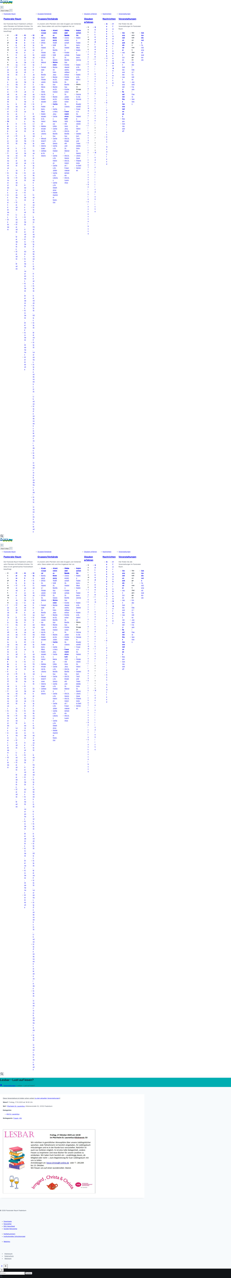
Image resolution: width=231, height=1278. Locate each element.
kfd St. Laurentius (67, 180)
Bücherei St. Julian (55, 99)
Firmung (88, 133)
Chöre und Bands (67, 32)
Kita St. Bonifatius (34, 114)
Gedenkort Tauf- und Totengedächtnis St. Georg (78, 143)
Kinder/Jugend (43, 32)
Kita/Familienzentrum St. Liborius (34, 384)
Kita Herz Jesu (33, 69)
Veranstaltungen (127, 19)
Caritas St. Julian (55, 168)
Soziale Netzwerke (10, 1229)
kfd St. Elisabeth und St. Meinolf (67, 146)
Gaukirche (25, 69)
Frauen (15, 1118)
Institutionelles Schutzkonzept (14, 1236)
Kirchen (25, 40)
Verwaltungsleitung (8, 96)
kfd (20, 1118)
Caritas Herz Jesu (55, 111)
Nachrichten (109, 19)
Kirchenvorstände (8, 182)
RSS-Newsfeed (9, 1226)
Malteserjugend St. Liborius (43, 131)
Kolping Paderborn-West (78, 42)
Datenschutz (9, 1256)
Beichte (88, 191)
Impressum (8, 1254)
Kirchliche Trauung (88, 162)
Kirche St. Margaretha (25, 295)
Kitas (33, 37)
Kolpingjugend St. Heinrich (43, 119)
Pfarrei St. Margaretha (17, 236)
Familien (133, 77)
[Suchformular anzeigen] (2, 536)
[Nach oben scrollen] (2, 1266)
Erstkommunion (88, 108)
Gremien (8, 126)
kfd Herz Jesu (66, 126)
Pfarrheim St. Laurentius (16, 1106)
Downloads (8, 1221)
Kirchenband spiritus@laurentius (67, 69)
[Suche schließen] (2, 1270)
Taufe (88, 56)
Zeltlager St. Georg (43, 153)
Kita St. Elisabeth (33, 150)
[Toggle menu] (2, 7)
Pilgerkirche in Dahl (78, 163)
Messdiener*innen (43, 141)
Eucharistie (88, 76)
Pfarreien (16, 40)
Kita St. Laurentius (34, 352)
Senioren (133, 101)
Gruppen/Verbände (48, 19)
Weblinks (7, 1241)
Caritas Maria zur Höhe (55, 121)
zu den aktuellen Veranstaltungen (47, 1098)
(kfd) (67, 116)
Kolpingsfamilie (78, 32)
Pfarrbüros (8, 114)
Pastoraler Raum (12, 19)
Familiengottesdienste (142, 52)
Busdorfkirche (25, 55)
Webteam (8, 224)
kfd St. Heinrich (67, 163)
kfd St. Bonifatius (67, 133)
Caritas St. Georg (55, 141)
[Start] (1, 1086)
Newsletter (8, 1224)
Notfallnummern (9, 1234)
